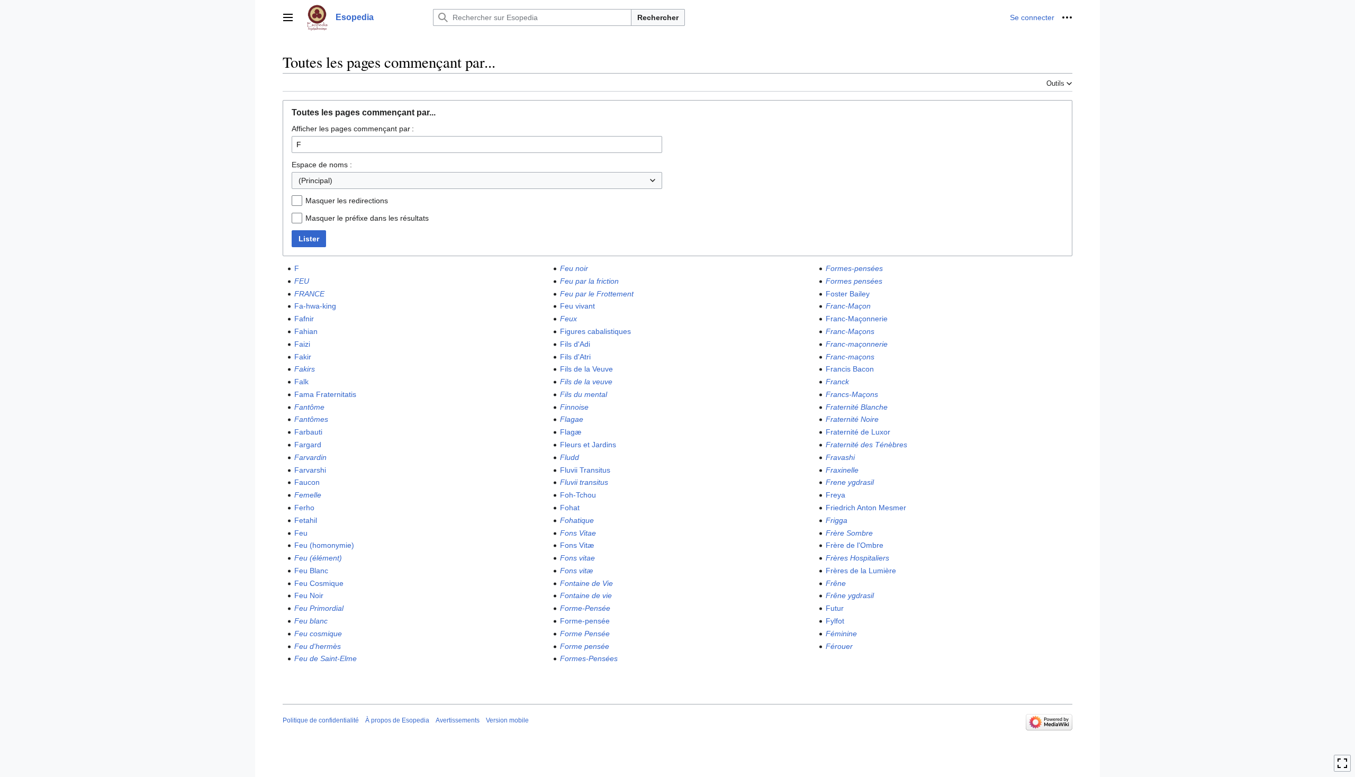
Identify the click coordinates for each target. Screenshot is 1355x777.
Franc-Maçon (848, 306)
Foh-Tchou (578, 495)
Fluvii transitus (584, 482)
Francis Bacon (850, 369)
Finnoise (574, 407)
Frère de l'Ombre (854, 545)
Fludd (569, 457)
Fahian (306, 331)
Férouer (839, 646)
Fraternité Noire (852, 419)
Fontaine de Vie (586, 583)
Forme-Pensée (585, 608)
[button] (287, 17)
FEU (301, 281)
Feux (568, 318)
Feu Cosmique (319, 583)
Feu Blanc (311, 570)
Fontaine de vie (586, 595)
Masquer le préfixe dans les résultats (367, 218)
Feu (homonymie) (324, 545)
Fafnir (304, 318)
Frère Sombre (849, 533)
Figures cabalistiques (595, 331)
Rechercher (658, 17)
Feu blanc (311, 621)
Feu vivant (577, 306)
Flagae (571, 419)
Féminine (841, 633)
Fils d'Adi (575, 344)
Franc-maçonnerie (857, 344)
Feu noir (574, 268)
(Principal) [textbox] (315, 180)
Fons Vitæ (577, 545)
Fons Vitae (578, 533)
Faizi (302, 344)
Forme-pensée (585, 621)
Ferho (304, 507)
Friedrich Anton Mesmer (866, 507)
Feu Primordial (319, 608)
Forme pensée (584, 646)
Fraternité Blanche (857, 407)
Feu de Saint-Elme (325, 658)
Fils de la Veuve (586, 369)
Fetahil (305, 520)
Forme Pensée (585, 633)
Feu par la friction (589, 281)
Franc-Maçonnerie (857, 318)
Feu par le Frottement (597, 294)
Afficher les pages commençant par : (353, 128)
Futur (835, 608)
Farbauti (308, 432)
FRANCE (309, 294)
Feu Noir (308, 595)
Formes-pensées (854, 268)
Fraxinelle (842, 470)
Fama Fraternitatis (325, 394)
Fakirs (304, 369)
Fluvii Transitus (585, 470)
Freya (835, 495)
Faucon (307, 482)
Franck (837, 381)
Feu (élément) (318, 558)
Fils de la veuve (586, 381)
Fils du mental (583, 394)
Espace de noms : (322, 164)
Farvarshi (310, 470)
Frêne (836, 583)
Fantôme (309, 407)
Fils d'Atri (575, 357)
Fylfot (835, 621)
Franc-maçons (850, 357)
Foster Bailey (848, 294)
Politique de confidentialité (321, 720)
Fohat (570, 507)
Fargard (307, 444)
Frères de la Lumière (861, 570)
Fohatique (577, 520)
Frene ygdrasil (850, 482)
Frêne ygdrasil (850, 595)
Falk (301, 381)
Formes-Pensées (589, 658)
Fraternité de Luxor (858, 432)
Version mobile (507, 720)
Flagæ (570, 432)
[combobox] (477, 180)
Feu (301, 533)
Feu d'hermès (317, 646)
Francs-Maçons (852, 394)
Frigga (836, 520)
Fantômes (311, 419)
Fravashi (840, 457)
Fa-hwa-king (315, 306)
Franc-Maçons (850, 331)
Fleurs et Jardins (588, 444)
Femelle (307, 495)
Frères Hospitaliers (857, 558)
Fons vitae (577, 558)
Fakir (302, 357)
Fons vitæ (576, 570)
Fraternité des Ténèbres (866, 444)
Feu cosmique (318, 633)
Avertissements (458, 720)
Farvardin (310, 457)
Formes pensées (854, 281)
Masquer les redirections (346, 200)
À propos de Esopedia (397, 720)
